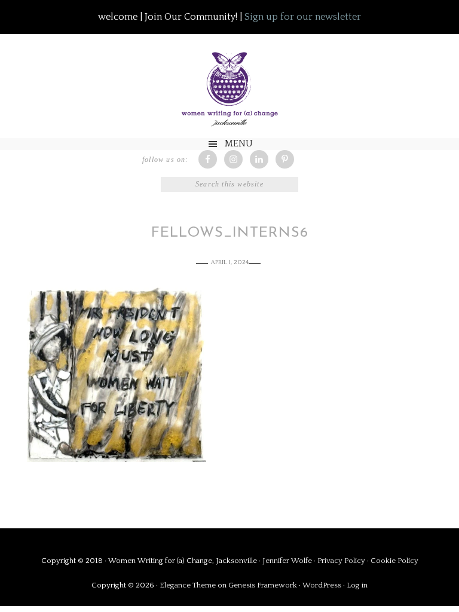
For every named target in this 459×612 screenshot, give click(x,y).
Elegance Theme (188, 585)
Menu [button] (239, 143)
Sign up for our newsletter (302, 16)
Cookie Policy (394, 560)
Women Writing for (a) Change (229, 86)
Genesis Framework (262, 585)
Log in (357, 585)
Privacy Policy (342, 560)
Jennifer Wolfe (288, 560)
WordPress (321, 585)
